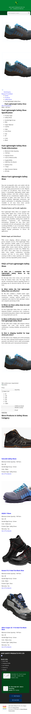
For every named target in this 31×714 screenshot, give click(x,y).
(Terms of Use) (16, 707)
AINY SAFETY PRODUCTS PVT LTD (17, 8)
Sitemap (4, 669)
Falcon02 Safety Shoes (9, 459)
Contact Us (5, 667)
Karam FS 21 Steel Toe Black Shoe (13, 570)
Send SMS (16, 700)
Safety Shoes (8, 99)
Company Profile (6, 663)
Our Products (5, 665)
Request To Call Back (7, 94)
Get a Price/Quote (6, 105)
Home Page (5, 661)
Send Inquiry (7, 92)
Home (6, 95)
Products (7, 97)
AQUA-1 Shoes (6, 513)
